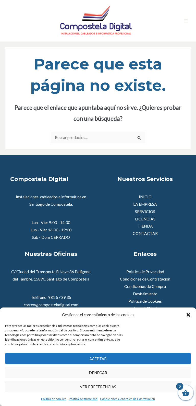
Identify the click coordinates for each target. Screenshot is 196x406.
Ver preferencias (98, 386)
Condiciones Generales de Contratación (127, 399)
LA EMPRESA (145, 204)
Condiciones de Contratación (145, 279)
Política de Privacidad (145, 271)
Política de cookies (53, 399)
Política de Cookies (145, 301)
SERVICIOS (145, 211)
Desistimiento (145, 293)
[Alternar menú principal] (186, 21)
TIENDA (145, 226)
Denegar (98, 372)
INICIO (145, 196)
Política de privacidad (83, 399)
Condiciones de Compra (145, 286)
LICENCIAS (145, 219)
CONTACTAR (145, 233)
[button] (188, 314)
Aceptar (98, 358)
